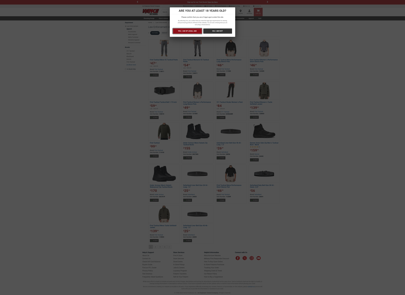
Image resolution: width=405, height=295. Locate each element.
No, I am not (217, 31)
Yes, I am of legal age (187, 31)
